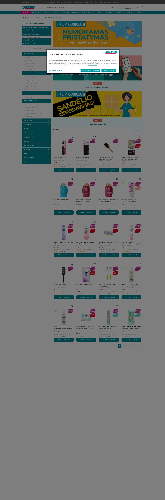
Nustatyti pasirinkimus (55, 70)
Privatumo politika (92, 65)
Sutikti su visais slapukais (90, 70)
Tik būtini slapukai (109, 70)
